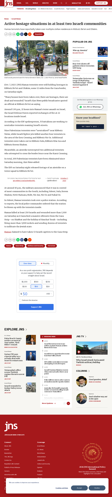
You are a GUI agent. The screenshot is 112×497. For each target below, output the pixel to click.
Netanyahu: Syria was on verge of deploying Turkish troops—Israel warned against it (83, 81)
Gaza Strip (19, 246)
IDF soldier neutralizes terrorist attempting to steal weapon (56, 363)
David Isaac (76, 70)
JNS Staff (76, 87)
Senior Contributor (78, 47)
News (6, 19)
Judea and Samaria (84, 9)
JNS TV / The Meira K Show (84, 357)
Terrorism (51, 246)
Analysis (45, 3)
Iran (105, 9)
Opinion (91, 377)
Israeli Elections (59, 9)
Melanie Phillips (78, 53)
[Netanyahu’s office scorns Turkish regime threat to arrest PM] (31, 371)
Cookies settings (62, 488)
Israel (19, 3)
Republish (38, 34)
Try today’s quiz (90, 126)
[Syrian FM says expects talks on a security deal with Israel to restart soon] (31, 356)
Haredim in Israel (97, 9)
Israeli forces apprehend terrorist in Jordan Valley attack (56, 355)
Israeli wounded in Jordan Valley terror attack (13, 388)
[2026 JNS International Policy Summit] (92, 452)
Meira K (78, 365)
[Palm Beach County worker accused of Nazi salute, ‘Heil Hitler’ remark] (31, 340)
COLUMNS (82, 371)
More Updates (47, 403)
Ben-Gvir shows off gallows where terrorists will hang (83, 66)
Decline (97, 488)
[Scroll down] (68, 403)
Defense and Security (35, 246)
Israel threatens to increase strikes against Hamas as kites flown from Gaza (55, 346)
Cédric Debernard (95, 401)
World (35, 3)
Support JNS (101, 3)
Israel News (16, 19)
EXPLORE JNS (14, 329)
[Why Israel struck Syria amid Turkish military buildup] (92, 348)
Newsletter (76, 3)
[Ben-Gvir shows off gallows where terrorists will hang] (103, 65)
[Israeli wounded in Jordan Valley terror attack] (31, 387)
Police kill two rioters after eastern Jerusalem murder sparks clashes (57, 381)
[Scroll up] (64, 403)
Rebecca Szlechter (10, 347)
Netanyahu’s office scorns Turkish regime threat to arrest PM (14, 373)
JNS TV (80, 336)
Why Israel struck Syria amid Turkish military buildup (90, 361)
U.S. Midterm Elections (45, 9)
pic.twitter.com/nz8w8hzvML (24, 181)
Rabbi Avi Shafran (95, 382)
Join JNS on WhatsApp (92, 107)
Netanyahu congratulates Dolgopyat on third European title (56, 399)
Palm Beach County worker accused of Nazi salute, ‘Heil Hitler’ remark (13, 341)
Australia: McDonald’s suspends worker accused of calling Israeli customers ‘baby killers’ (56, 390)
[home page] (9, 4)
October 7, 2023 (64, 179)
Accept (79, 488)
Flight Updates (71, 9)
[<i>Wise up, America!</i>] (103, 52)
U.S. (27, 3)
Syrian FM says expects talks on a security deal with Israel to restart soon (13, 357)
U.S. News (7, 336)
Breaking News (49, 337)
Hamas (7, 232)
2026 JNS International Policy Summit (92, 468)
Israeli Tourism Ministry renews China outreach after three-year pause (56, 372)
